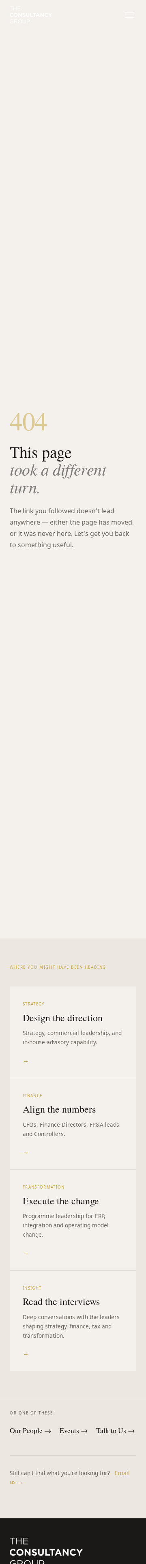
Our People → (31, 1430)
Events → (74, 1430)
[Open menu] (129, 14)
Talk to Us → (115, 1430)
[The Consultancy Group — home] (31, 14)
